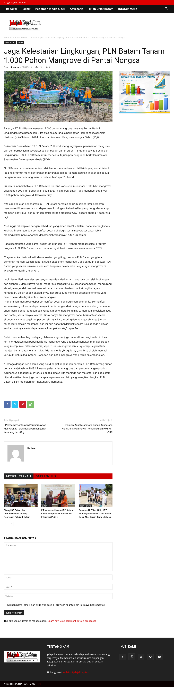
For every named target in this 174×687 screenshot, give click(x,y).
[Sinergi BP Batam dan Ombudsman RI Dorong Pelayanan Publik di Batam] (21, 495)
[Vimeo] (150, 657)
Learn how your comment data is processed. (72, 620)
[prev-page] (6, 524)
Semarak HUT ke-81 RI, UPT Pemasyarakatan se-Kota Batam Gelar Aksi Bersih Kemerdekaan (95, 513)
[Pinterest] (22, 404)
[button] (166, 9)
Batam (34, 37)
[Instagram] (131, 656)
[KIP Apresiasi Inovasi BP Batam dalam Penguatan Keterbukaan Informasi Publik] (58, 495)
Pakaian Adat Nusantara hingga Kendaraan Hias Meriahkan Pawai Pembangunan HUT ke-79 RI (87, 429)
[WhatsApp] (30, 404)
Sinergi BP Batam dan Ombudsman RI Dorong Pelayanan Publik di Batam (17, 513)
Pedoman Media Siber (50, 9)
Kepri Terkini (21, 37)
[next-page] (11, 524)
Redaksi (11, 9)
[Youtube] (159, 657)
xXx (39, 683)
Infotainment (127, 9)
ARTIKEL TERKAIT (18, 476)
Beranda (8, 37)
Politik (26, 9)
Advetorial (77, 9)
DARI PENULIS (46, 476)
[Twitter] (15, 404)
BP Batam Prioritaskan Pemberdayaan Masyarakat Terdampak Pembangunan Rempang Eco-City (25, 429)
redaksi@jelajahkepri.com (77, 672)
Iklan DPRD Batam (101, 9)
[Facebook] (7, 404)
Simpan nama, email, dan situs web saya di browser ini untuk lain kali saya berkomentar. (56, 604)
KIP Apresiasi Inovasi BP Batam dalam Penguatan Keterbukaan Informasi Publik (57, 513)
